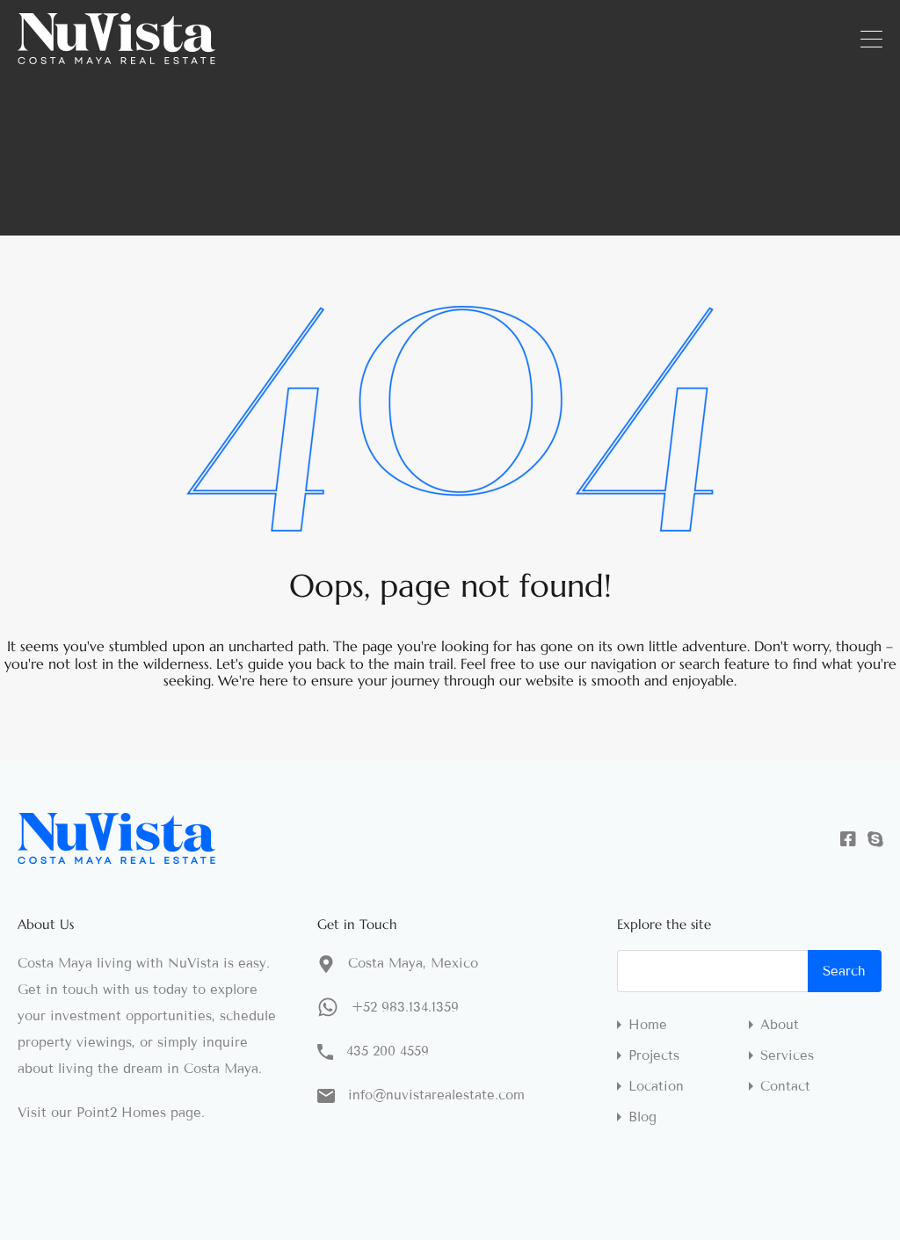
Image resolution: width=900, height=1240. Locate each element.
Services (787, 1055)
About (779, 1025)
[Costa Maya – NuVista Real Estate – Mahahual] (116, 56)
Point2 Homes (121, 1112)
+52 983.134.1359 (405, 1007)
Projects (653, 1055)
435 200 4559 (387, 1051)
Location (656, 1086)
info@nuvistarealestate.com (436, 1095)
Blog (642, 1117)
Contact (785, 1086)
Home (647, 1025)
